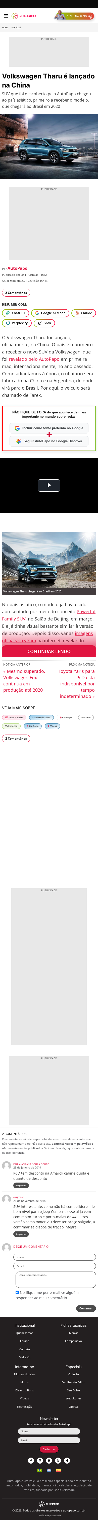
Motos (24, 1382)
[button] (75, 16)
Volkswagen (11, 726)
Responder (21, 1185)
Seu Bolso (33, 726)
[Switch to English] (49, 1469)
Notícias (16, 27)
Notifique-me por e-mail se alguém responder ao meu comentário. (47, 1295)
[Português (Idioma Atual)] (39, 1469)
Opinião (73, 1374)
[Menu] (6, 16)
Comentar (86, 1308)
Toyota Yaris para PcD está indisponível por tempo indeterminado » (77, 683)
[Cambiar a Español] (58, 1469)
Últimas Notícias (24, 1374)
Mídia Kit (24, 1357)
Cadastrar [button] (49, 1449)
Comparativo (73, 1341)
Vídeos (53, 726)
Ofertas (73, 1406)
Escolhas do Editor (41, 717)
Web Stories (73, 1398)
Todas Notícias (15, 717)
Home (5, 27)
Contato (24, 1349)
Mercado (85, 717)
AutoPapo (17, 268)
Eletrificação (24, 1406)
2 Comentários (16, 293)
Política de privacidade (50, 1515)
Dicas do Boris (24, 1390)
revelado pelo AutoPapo (34, 359)
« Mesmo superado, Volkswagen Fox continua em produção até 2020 (24, 680)
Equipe (24, 1341)
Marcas (73, 1333)
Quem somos (24, 1333)
